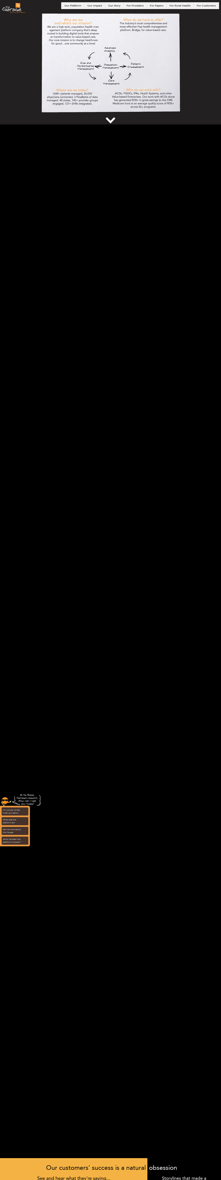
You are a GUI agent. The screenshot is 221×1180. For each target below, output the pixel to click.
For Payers (156, 5)
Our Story (114, 5)
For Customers (206, 5)
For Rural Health (180, 5)
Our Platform (72, 5)
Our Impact (94, 5)
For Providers (135, 5)
